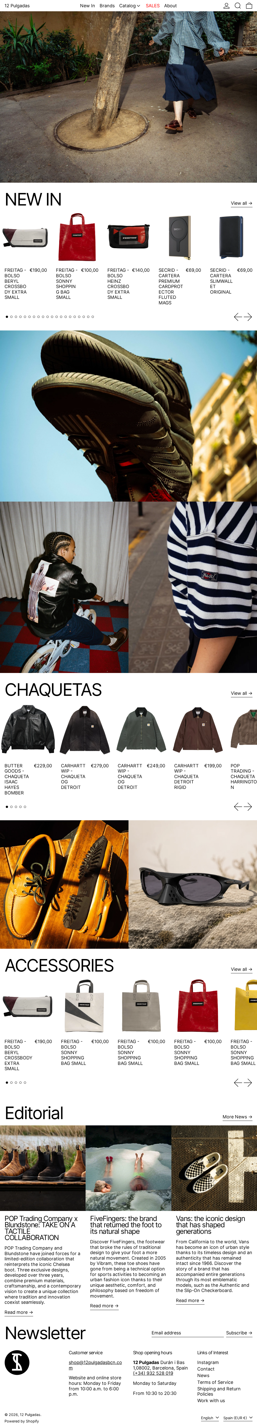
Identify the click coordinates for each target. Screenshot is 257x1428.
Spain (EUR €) (235, 1418)
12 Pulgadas (30, 1414)
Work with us (211, 1400)
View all (239, 203)
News (203, 1375)
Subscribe (236, 1332)
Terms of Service (215, 1382)
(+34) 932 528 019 (153, 1373)
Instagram (208, 1362)
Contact (206, 1369)
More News (235, 1116)
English (207, 1418)
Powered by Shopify (22, 1421)
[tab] (7, 317)
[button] (237, 5)
